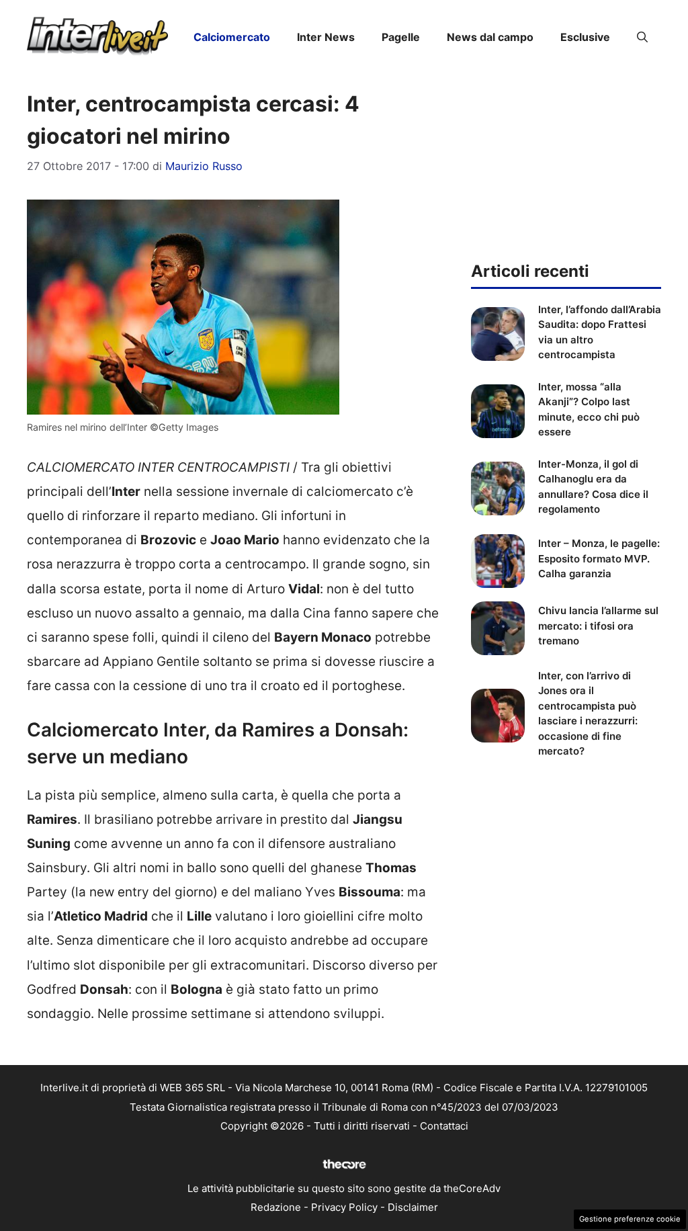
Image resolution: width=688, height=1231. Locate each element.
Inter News (326, 37)
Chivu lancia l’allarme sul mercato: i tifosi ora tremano (598, 625)
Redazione (276, 1207)
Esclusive (585, 37)
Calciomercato (232, 37)
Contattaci (444, 1125)
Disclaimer (413, 1207)
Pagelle (401, 37)
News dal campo (490, 37)
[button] (642, 37)
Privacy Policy (344, 1207)
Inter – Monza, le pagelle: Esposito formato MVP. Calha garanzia (599, 558)
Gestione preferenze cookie (630, 1219)
